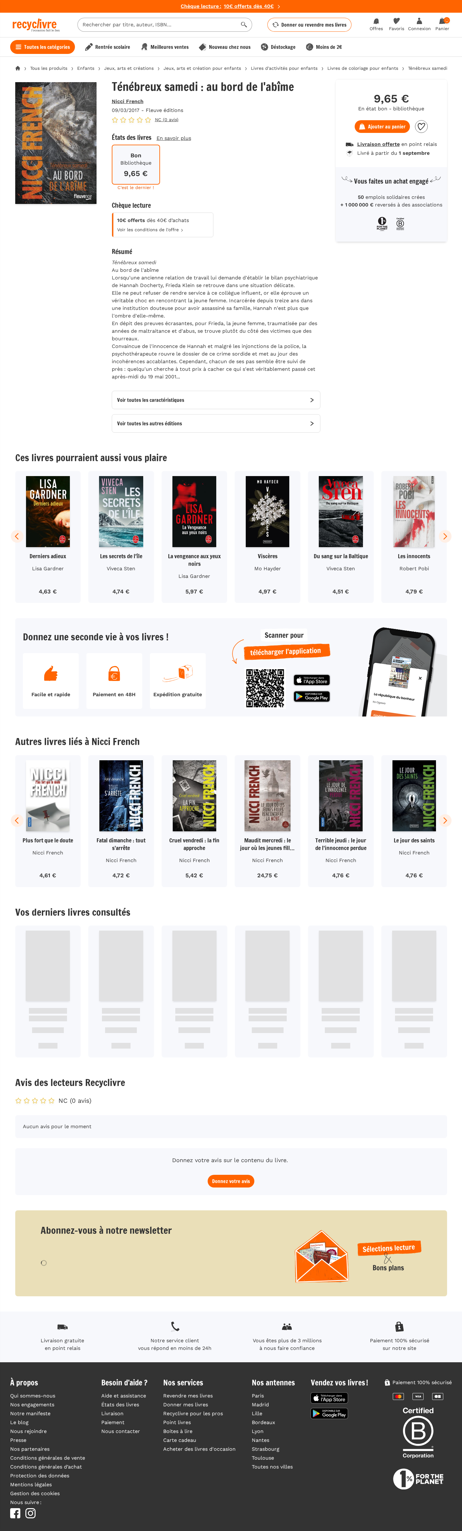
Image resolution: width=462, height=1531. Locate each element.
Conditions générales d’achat (46, 1467)
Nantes (260, 1440)
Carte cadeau (179, 1440)
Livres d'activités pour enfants (284, 68)
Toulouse (263, 1458)
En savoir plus (174, 138)
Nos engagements (32, 1405)
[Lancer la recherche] (244, 25)
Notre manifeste (30, 1413)
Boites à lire (177, 1431)
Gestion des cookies (35, 1493)
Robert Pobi (414, 569)
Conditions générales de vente (47, 1458)
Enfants (85, 68)
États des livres (120, 1405)
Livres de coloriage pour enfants (362, 68)
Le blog (19, 1422)
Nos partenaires (30, 1449)
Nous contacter (120, 1431)
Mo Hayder (267, 569)
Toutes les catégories (47, 46)
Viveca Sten (121, 569)
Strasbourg (265, 1449)
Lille (257, 1413)
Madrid (260, 1405)
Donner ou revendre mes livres (313, 24)
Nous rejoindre (28, 1431)
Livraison (112, 1413)
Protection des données (39, 1476)
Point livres (177, 1422)
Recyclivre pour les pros (193, 1413)
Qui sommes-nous (32, 1396)
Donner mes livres (185, 1405)
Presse (18, 1440)
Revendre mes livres (188, 1396)
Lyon (258, 1431)
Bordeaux (263, 1422)
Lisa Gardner (48, 569)
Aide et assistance (123, 1396)
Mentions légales (31, 1485)
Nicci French (128, 101)
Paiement (112, 1422)
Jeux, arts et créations (129, 68)
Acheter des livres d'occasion (199, 1449)
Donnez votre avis (231, 1181)
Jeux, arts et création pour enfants (202, 68)
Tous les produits (48, 68)
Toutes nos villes (272, 1467)
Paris (258, 1396)
